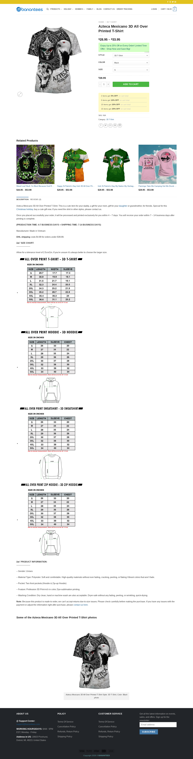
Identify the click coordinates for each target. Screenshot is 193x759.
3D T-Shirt (112, 22)
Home (101, 22)
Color (101, 62)
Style (101, 55)
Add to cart (131, 84)
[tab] (22, 199)
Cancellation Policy (67, 726)
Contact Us (109, 9)
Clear (147, 52)
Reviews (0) (35, 199)
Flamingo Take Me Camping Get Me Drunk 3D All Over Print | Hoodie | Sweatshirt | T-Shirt (158, 186)
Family (90, 9)
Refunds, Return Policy (68, 731)
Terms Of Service (65, 722)
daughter (123, 206)
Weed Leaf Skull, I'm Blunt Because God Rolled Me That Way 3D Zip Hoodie (35, 186)
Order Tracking (124, 9)
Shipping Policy (65, 736)
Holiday (68, 9)
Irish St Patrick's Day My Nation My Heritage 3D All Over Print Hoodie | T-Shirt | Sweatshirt (117, 186)
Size (100, 69)
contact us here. (81, 605)
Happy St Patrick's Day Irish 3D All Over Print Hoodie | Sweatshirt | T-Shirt (76, 186)
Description (22, 199)
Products (55, 9)
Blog (99, 9)
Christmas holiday (24, 209)
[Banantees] (29, 9)
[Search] (48, 9)
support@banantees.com (28, 724)
